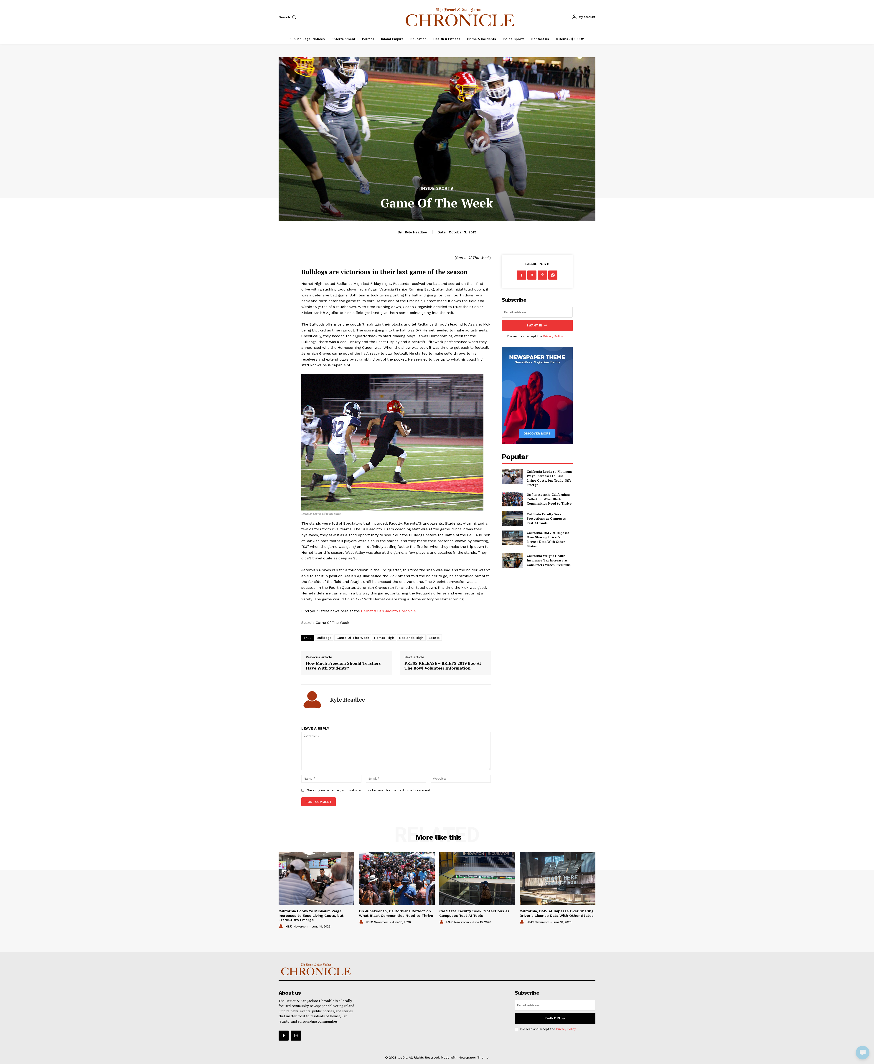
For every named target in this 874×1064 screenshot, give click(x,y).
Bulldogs (324, 637)
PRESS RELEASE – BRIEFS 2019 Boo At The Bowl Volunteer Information (442, 666)
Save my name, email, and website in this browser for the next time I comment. (369, 790)
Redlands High (411, 637)
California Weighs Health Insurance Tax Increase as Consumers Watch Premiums (549, 560)
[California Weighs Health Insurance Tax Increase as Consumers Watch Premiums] (512, 560)
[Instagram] (296, 1036)
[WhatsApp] (552, 275)
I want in (534, 325)
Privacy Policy (553, 336)
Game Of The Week (352, 637)
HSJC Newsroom (296, 926)
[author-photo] (282, 926)
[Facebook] (521, 275)
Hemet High (384, 637)
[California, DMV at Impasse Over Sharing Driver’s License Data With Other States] (512, 538)
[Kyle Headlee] (312, 699)
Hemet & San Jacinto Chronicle (388, 611)
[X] (531, 275)
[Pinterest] (542, 275)
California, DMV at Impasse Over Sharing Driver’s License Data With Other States (548, 539)
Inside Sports (437, 188)
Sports (434, 637)
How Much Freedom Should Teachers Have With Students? (343, 666)
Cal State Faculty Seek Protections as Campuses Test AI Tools (546, 518)
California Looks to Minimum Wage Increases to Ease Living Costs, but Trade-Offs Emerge (549, 478)
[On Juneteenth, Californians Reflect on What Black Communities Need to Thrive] (512, 499)
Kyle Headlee (416, 232)
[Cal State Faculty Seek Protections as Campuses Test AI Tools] (512, 518)
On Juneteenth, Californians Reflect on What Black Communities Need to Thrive (549, 498)
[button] (288, 17)
